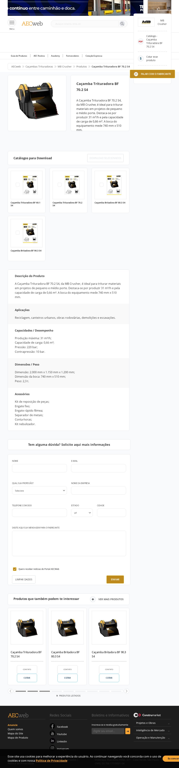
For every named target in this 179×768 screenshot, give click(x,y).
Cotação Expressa (93, 55)
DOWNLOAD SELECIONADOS (105, 158)
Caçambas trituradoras (39, 66)
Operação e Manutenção (150, 737)
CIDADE (100, 505)
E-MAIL (74, 460)
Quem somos (15, 729)
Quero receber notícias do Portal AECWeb (39, 569)
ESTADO (75, 505)
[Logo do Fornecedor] (146, 22)
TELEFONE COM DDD (22, 505)
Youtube (62, 734)
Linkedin (62, 741)
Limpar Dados (23, 579)
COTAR (27, 677)
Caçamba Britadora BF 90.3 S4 (109, 654)
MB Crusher (65, 66)
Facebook (62, 726)
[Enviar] (127, 731)
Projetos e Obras (146, 723)
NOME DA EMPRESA (80, 483)
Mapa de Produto (18, 737)
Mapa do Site (15, 733)
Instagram (63, 748)
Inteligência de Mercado (150, 730)
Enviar (115, 579)
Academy (55, 55)
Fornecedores (72, 55)
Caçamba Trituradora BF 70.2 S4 (26, 654)
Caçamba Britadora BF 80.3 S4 (65, 654)
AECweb (16, 66)
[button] (10, 691)
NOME (15, 460)
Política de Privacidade (51, 761)
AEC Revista (39, 55)
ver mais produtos (111, 599)
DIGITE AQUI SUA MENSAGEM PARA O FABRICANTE (35, 527)
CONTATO (27, 669)
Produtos (81, 66)
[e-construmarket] (147, 715)
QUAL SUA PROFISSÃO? (22, 483)
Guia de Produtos (19, 55)
